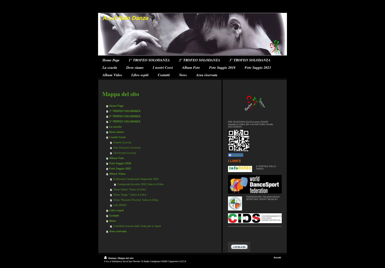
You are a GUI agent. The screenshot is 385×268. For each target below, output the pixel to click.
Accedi (277, 257)
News (112, 220)
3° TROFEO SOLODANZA (124, 121)
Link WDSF (120, 205)
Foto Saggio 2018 (120, 163)
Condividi (236, 155)
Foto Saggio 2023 (120, 168)
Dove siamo (116, 131)
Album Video (117, 173)
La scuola (115, 126)
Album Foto (116, 158)
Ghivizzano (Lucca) (124, 152)
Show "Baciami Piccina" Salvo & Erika (135, 199)
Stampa (112, 258)
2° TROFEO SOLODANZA (124, 116)
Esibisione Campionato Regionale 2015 (136, 179)
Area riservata (117, 231)
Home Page (116, 105)
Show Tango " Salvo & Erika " (130, 194)
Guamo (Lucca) (122, 142)
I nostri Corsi (117, 137)
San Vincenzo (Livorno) (126, 147)
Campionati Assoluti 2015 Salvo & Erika (140, 184)
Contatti (114, 215)
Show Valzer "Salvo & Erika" (130, 189)
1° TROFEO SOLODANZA (124, 111)
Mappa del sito (126, 258)
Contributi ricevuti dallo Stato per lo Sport (137, 226)
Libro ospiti (116, 210)
